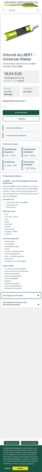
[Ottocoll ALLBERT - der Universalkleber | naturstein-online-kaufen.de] (21, 33)
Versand (21, 81)
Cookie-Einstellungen (30, 443)
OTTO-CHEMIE (17, 66)
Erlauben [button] (20, 468)
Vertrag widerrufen (11, 443)
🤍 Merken (21, 119)
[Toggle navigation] (3, 10)
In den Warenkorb (21, 112)
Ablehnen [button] (7, 468)
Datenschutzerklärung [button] (26, 463)
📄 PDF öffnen (29, 168)
